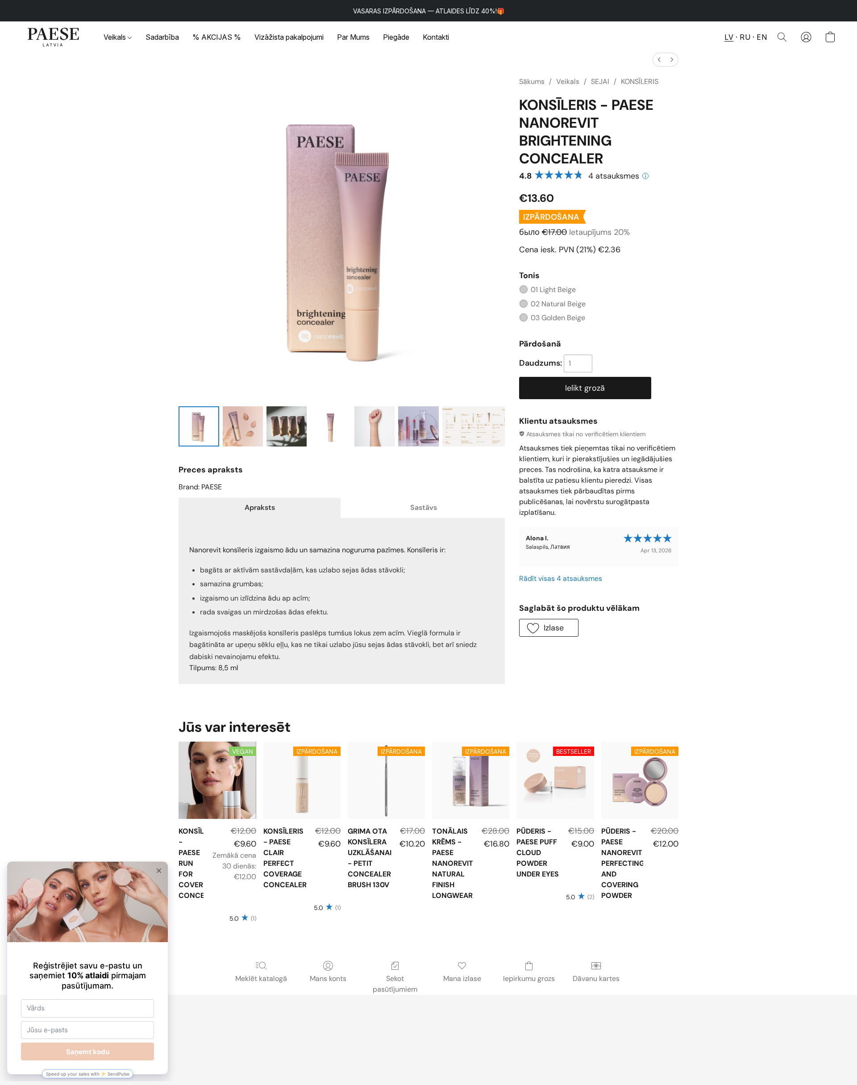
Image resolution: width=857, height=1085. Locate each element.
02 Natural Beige (558, 304)
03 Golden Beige (558, 317)
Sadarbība (162, 37)
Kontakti (436, 37)
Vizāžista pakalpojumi (289, 37)
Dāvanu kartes (596, 978)
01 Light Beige (553, 289)
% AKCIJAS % (216, 37)
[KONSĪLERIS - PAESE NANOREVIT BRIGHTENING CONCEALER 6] (473, 426)
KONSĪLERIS (639, 81)
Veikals (116, 37)
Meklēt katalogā (261, 978)
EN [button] (762, 37)
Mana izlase (462, 978)
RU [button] (745, 37)
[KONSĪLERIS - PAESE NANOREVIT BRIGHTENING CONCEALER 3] (330, 426)
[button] (53, 37)
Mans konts (328, 978)
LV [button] (728, 37)
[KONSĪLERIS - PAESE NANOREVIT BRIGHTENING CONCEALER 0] (199, 426)
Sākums (532, 81)
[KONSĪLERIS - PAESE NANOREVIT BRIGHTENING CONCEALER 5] (418, 426)
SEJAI (600, 81)
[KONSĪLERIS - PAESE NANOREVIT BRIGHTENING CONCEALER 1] (243, 426)
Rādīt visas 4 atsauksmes (560, 578)
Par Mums (353, 37)
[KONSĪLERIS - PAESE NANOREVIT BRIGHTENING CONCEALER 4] (374, 426)
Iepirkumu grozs (529, 978)
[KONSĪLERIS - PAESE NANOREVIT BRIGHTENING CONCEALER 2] (286, 426)
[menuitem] (659, 59)
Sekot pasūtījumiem (395, 984)
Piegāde (396, 37)
